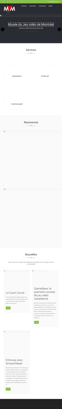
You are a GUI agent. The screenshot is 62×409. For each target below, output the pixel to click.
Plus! (8, 308)
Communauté (42, 6)
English (50, 6)
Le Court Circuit (15, 292)
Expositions (33, 6)
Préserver (24, 6)
